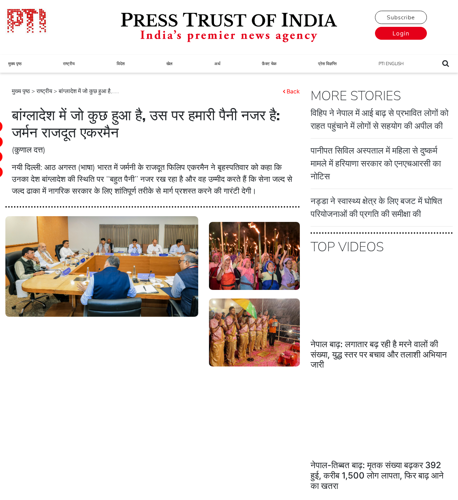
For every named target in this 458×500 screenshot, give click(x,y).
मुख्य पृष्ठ (14, 64)
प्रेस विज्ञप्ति (327, 64)
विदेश (121, 64)
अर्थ (217, 64)
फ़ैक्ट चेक (269, 64)
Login (401, 33)
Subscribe (401, 17)
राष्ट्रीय (69, 64)
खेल (169, 64)
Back (293, 91)
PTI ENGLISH (391, 64)
